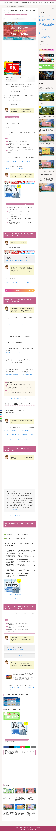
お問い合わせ (38, 827)
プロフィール (32, 827)
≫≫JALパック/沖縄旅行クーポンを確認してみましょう (17, 161)
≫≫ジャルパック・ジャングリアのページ (16, 324)
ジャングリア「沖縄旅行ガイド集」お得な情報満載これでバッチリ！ (15, 14)
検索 (53, 8)
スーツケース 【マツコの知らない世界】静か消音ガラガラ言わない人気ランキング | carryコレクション (23, 674)
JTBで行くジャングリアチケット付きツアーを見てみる (19, 290)
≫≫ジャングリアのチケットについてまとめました (16, 398)
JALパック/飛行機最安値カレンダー (14, 414)
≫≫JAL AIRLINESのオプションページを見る (17, 373)
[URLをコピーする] (33, 747)
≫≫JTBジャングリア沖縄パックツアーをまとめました (17, 282)
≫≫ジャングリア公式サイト (13, 352)
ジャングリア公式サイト (13, 509)
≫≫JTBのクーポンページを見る (12, 286)
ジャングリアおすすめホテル (10, 741)
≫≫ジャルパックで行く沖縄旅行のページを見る (16, 440)
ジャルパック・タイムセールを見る (14, 168)
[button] (6, 747)
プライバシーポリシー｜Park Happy (22, 827)
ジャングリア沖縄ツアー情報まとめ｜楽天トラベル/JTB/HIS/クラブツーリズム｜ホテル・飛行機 (46, 179)
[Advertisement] (20, 49)
